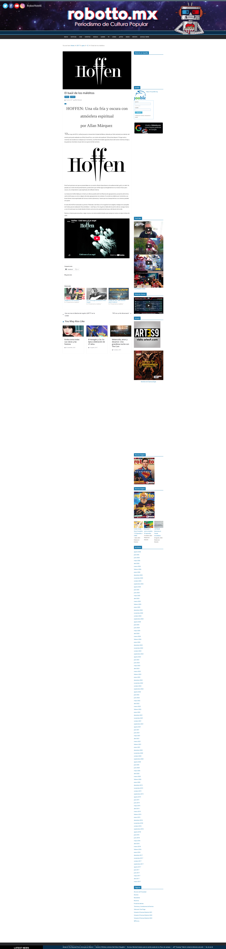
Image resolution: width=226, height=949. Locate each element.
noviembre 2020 (138, 753)
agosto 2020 (137, 762)
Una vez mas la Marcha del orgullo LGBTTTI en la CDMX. (80, 314)
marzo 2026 (137, 566)
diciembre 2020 (138, 750)
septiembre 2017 (138, 864)
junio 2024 (137, 627)
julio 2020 (136, 765)
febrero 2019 (137, 814)
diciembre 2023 (138, 645)
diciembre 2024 (138, 610)
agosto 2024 (137, 622)
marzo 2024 (137, 636)
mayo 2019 (137, 805)
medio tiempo (137, 105)
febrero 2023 (137, 674)
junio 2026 (137, 557)
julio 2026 (136, 554)
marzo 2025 (137, 601)
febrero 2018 (137, 849)
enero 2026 (137, 572)
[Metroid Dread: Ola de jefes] (148, 305)
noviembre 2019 (138, 788)
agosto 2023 (137, 657)
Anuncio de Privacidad (140, 892)
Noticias (73, 37)
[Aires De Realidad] (148, 229)
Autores (136, 895)
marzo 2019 (137, 811)
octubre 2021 (137, 721)
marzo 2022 (137, 706)
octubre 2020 (137, 756)
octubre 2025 (137, 581)
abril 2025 (136, 598)
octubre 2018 (137, 826)
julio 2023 (136, 659)
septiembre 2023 (138, 654)
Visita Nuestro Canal (139, 288)
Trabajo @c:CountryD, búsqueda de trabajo (142, 116)
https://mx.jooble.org (152, 91)
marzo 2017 (137, 881)
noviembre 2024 (138, 613)
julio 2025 (136, 589)
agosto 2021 (137, 727)
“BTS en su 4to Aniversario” (120, 313)
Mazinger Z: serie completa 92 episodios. (148, 531)
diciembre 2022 (138, 680)
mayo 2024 (137, 630)
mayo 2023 (137, 665)
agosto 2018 (137, 832)
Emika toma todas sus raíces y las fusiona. (71, 341)
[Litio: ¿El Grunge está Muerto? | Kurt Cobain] (97, 293)
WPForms (136, 921)
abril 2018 (136, 843)
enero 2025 (137, 607)
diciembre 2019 (138, 785)
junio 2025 (137, 592)
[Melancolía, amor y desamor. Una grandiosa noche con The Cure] (120, 327)
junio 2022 (137, 697)
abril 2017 (136, 878)
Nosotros (136, 900)
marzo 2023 (137, 671)
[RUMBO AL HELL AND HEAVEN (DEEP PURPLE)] (119, 293)
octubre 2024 (137, 616)
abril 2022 (136, 703)
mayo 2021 (137, 735)
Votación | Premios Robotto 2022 (143, 915)
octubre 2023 (137, 651)
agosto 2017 (137, 867)
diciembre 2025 (138, 575)
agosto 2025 (137, 587)
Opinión (73, 96)
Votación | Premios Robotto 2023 (143, 918)
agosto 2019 (137, 797)
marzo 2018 (137, 846)
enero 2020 (137, 782)
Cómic (114, 37)
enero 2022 (137, 712)
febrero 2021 (137, 744)
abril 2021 (136, 738)
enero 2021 (137, 747)
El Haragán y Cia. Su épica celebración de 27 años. (96, 341)
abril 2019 (136, 808)
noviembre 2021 (138, 718)
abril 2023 (136, 668)
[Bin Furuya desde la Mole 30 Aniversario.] (148, 279)
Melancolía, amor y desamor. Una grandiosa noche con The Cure (120, 343)
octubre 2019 (137, 791)
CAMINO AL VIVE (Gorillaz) (71, 300)
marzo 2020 (137, 776)
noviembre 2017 (138, 858)
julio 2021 (136, 730)
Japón (121, 37)
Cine (80, 37)
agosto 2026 (137, 552)
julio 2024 (136, 624)
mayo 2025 (137, 595)
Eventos (87, 37)
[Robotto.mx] (113, 1)
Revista (134, 37)
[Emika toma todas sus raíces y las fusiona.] (73, 327)
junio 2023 (137, 662)
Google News (144, 37)
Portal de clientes (139, 903)
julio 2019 (136, 800)
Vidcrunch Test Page (139, 909)
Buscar (139, 112)
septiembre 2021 (138, 724)
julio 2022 (136, 695)
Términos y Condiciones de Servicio (144, 906)
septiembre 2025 (138, 584)
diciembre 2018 (138, 820)
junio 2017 (137, 872)
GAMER (103, 37)
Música (95, 37)
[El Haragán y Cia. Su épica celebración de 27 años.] (97, 327)
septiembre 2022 (138, 689)
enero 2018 (137, 852)
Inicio (66, 37)
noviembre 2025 (138, 578)
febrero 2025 (137, 604)
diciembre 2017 (138, 855)
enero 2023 (137, 677)
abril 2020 (136, 773)
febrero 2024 (137, 639)
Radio (128, 37)
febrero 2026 (137, 569)
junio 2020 (137, 767)
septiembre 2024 (138, 619)
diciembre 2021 (138, 715)
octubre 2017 (137, 861)
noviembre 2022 (138, 683)
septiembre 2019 (138, 794)
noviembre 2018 (138, 823)
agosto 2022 (137, 692)
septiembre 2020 (138, 759)
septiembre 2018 (138, 829)
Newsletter (137, 897)
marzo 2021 (137, 741)
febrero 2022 (137, 709)
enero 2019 (137, 817)
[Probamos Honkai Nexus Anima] (148, 246)
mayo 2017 (137, 875)
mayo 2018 (137, 840)
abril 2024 (136, 633)
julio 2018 (136, 835)
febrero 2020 (137, 779)
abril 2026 (136, 563)
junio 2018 (137, 837)
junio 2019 (137, 802)
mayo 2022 (137, 700)
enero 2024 (137, 642)
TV (108, 37)
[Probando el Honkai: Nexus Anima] (148, 262)
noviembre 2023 (138, 648)
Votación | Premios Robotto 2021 (143, 912)
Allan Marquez (78, 100)
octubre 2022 (137, 686)
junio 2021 (137, 732)
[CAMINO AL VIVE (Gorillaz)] (74, 293)
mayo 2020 (137, 770)
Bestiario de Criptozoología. (148, 381)
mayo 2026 (137, 560)
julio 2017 (136, 870)
